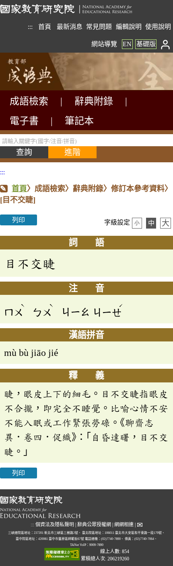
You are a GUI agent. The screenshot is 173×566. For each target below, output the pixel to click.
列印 (18, 220)
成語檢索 (29, 101)
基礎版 (146, 44)
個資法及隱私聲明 (54, 524)
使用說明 (158, 26)
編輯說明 (129, 26)
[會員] (165, 44)
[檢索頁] (40, 88)
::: (30, 26)
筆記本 (79, 121)
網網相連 (124, 524)
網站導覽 (104, 44)
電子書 (24, 121)
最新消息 (69, 26)
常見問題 (99, 26)
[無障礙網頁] (62, 555)
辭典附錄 (93, 101)
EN (127, 44)
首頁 (44, 26)
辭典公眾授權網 (94, 524)
